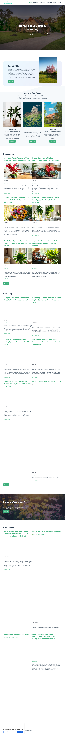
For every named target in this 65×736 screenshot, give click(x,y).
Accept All (20, 731)
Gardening (42, 2)
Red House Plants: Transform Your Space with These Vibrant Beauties (17, 159)
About (54, 2)
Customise (6, 731)
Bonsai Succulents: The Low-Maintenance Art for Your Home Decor (46, 159)
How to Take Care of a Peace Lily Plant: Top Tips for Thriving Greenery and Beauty (17, 243)
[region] (13, 728)
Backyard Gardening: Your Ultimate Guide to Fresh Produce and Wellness (31, 298)
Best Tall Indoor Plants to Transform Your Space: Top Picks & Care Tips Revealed (45, 200)
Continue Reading (7, 193)
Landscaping (49, 2)
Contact (59, 2)
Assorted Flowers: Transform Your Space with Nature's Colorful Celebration (16, 200)
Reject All (13, 731)
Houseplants (35, 2)
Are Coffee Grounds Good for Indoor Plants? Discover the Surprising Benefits (45, 243)
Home (30, 2)
